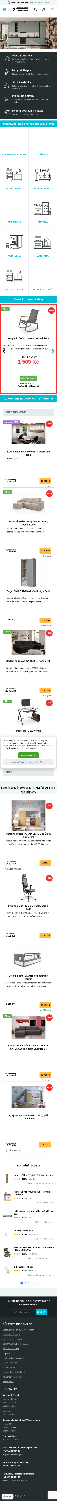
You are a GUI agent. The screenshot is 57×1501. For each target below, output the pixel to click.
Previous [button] (3, 33)
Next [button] (54, 33)
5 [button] (26, 48)
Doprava (6, 1353)
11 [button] (39, 48)
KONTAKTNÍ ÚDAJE (11, 1334)
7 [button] (30, 48)
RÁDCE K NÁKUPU (11, 1348)
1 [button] (17, 48)
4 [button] (24, 48)
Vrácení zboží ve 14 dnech (14, 1372)
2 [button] (19, 48)
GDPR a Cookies (10, 1362)
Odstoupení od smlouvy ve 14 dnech (18, 1329)
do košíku (45, 481)
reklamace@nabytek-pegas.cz (15, 1480)
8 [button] (32, 48)
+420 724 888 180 (19, 2)
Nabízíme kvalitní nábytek (13, 1358)
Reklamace (8, 1381)
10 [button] (37, 48)
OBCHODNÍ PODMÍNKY (13, 1339)
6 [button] (28, 48)
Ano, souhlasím (28, 755)
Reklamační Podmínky (12, 1377)
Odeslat (41, 1312)
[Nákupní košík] (52, 9)
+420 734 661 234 (11, 1465)
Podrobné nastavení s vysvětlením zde (28, 762)
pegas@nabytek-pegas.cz (13, 1454)
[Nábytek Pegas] (20, 9)
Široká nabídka (9, 1367)
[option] (28, 33)
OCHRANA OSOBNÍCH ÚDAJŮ (15, 1344)
